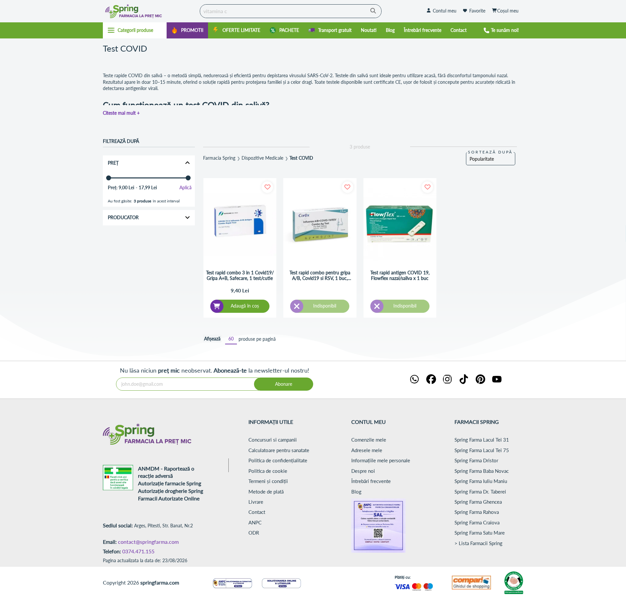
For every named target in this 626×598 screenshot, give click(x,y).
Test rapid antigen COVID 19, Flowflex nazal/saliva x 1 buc (399, 275)
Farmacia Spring (219, 158)
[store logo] (149, 11)
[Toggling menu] (135, 30)
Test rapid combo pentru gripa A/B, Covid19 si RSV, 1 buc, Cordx (320, 275)
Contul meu (444, 10)
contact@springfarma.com (148, 542)
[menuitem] (187, 30)
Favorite (477, 10)
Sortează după (490, 152)
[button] (267, 187)
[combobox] (290, 11)
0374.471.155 (138, 551)
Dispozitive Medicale (262, 158)
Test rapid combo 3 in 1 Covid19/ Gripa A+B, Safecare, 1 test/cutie (240, 275)
